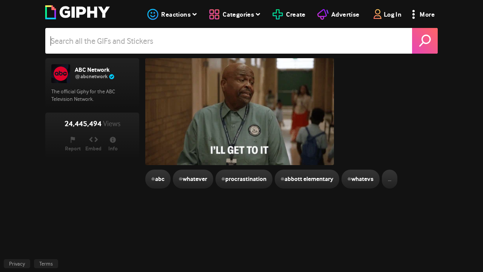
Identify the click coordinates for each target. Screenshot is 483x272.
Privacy (17, 264)
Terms (46, 264)
